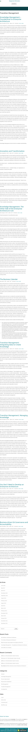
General (2, 674)
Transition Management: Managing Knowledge (14, 416)
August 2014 (3, 603)
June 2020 (3, 585)
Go (16, 628)
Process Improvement (5, 679)
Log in (2, 697)
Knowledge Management (6, 676)
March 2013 (3, 615)
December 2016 (4, 593)
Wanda (2, 658)
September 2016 (4, 595)
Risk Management (4, 684)
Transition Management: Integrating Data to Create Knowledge (10, 345)
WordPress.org (4, 704)
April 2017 (3, 590)
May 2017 (3, 588)
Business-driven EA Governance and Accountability (14, 523)
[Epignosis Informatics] (14, 1)
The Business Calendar (9, 279)
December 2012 (4, 620)
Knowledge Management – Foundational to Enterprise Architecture (10, 19)
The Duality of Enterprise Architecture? (8, 640)
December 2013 (4, 613)
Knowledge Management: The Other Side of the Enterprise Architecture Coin (12, 209)
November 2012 (4, 623)
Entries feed (3, 699)
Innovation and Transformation (12, 151)
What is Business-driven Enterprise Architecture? (16, 665)
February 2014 (4, 610)
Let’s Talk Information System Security (11, 655)
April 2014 (3, 605)
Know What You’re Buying (6, 647)
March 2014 (3, 608)
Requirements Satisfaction (6, 681)
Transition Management (5, 686)
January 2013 (4, 618)
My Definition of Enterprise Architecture (8, 637)
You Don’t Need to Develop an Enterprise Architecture (12, 486)
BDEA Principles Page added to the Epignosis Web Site (12, 642)
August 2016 (3, 598)
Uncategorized (4, 689)
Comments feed (4, 702)
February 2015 (4, 600)
